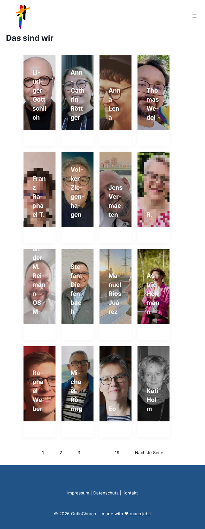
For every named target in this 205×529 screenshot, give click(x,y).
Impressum (78, 492)
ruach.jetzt (140, 513)
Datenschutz (105, 492)
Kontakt (130, 492)
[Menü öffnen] (194, 16)
